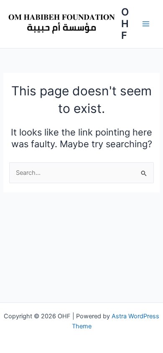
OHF (125, 24)
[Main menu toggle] (146, 24)
